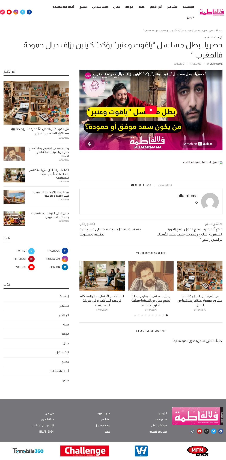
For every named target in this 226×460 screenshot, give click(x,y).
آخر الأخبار (156, 6)
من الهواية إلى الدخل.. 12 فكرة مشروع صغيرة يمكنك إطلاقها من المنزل (199, 300)
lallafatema (216, 63)
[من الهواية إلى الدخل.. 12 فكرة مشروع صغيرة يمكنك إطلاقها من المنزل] (199, 276)
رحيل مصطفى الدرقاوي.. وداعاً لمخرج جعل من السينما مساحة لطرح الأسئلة (151, 300)
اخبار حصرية (103, 413)
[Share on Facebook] (143, 185)
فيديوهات (161, 419)
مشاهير (172, 6)
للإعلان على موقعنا (43, 425)
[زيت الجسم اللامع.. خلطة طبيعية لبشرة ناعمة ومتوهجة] (14, 197)
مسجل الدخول (197, 340)
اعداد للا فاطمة (158, 431)
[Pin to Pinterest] (136, 185)
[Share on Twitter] (140, 185)
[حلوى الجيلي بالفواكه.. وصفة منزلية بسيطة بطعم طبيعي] (14, 218)
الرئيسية (188, 6)
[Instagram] (15, 12)
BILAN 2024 (46, 431)
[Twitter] (22, 12)
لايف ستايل (100, 6)
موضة (129, 6)
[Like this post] (147, 185)
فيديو (190, 17)
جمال (116, 6)
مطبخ (83, 6)
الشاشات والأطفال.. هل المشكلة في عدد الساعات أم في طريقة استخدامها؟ (102, 300)
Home (219, 30)
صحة (141, 6)
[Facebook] (29, 12)
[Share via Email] (132, 185)
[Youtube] (9, 12)
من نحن (49, 413)
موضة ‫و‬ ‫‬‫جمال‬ (159, 425)
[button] (84, 288)
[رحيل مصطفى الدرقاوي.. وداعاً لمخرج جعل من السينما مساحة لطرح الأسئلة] (151, 276)
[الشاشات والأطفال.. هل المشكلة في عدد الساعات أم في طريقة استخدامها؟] (102, 276)
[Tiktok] (2, 12)
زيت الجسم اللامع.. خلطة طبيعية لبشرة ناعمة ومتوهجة (51, 193)
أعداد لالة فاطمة (63, 6)
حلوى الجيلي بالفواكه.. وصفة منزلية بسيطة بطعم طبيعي (50, 215)
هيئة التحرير (47, 419)
